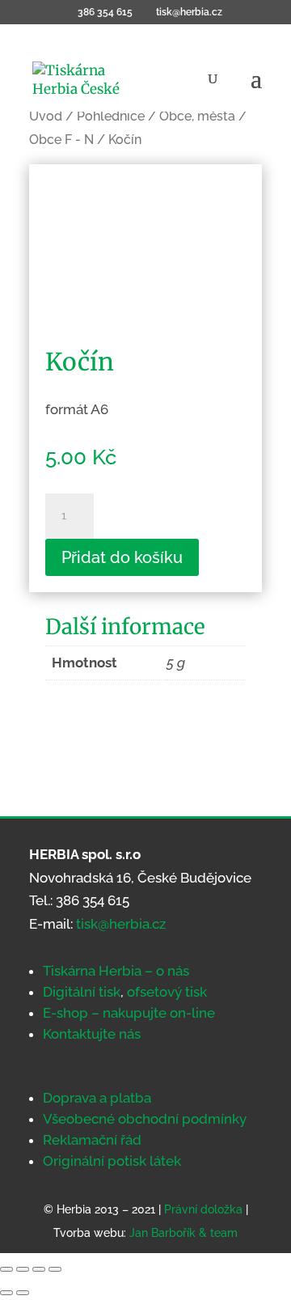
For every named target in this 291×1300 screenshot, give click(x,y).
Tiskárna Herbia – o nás (116, 971)
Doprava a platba (97, 1098)
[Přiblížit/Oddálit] (6, 1269)
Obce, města (197, 116)
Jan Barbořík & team (183, 1232)
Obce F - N (61, 139)
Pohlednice (111, 116)
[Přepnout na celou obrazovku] (22, 1269)
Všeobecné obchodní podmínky (145, 1119)
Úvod (45, 116)
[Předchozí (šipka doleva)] (6, 1292)
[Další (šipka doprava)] (22, 1292)
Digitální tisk (81, 992)
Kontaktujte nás (92, 1034)
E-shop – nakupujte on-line (129, 1013)
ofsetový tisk (167, 992)
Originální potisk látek (112, 1161)
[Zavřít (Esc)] (54, 1269)
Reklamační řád (92, 1140)
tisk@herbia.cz (121, 924)
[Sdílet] (38, 1269)
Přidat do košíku (122, 557)
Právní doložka (203, 1209)
